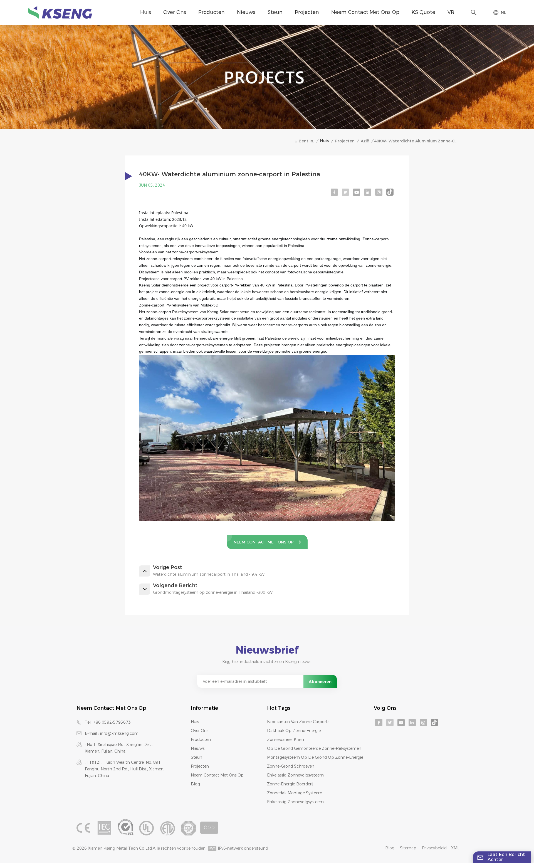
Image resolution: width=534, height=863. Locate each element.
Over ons (174, 12)
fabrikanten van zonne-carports (298, 721)
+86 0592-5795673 (112, 722)
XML (455, 847)
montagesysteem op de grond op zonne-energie (315, 757)
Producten (211, 12)
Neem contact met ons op (365, 12)
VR (451, 12)
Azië (365, 141)
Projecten (307, 12)
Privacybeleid (434, 847)
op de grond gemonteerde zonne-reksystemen (314, 748)
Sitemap (408, 847)
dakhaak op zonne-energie (294, 730)
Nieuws (246, 12)
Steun (275, 12)
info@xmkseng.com (119, 733)
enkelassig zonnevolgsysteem (295, 775)
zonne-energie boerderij (290, 784)
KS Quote (423, 12)
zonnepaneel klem (285, 739)
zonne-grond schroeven (290, 766)
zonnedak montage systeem (294, 792)
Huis (145, 12)
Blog (195, 784)
